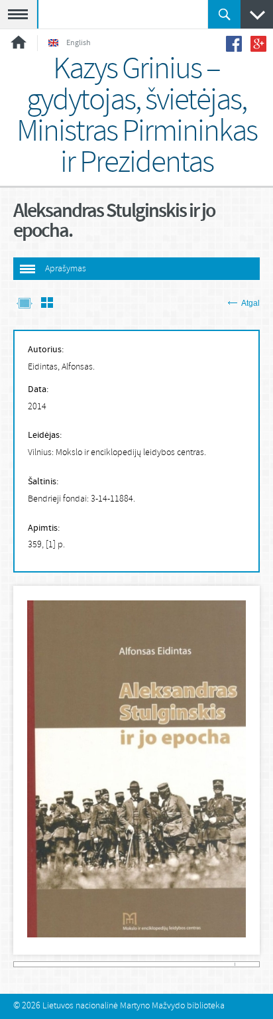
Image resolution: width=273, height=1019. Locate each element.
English (78, 43)
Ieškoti (224, 14)
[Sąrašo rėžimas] (47, 304)
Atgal (250, 303)
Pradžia (19, 42)
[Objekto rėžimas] (24, 304)
